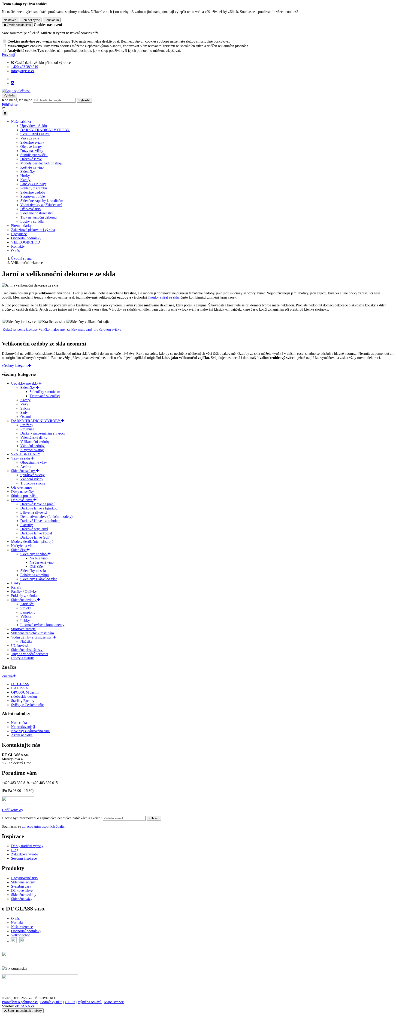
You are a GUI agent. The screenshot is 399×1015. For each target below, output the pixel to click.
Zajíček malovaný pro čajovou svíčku (93, 329)
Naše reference (22, 927)
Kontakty (18, 246)
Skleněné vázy (21, 899)
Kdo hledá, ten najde (17, 100)
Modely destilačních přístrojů (41, 163)
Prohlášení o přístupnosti (20, 1002)
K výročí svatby (32, 450)
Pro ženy (26, 425)
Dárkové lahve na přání (37, 504)
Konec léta (19, 723)
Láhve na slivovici (33, 512)
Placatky (26, 525)
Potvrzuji (8, 55)
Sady (24, 412)
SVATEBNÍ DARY (35, 134)
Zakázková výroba (24, 854)
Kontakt (17, 923)
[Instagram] (12, 83)
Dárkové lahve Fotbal (36, 533)
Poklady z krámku (33, 188)
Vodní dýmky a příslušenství (41, 205)
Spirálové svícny (32, 475)
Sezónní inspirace (24, 858)
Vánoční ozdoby (32, 446)
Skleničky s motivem (45, 392)
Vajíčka (25, 616)
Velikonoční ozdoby (35, 442)
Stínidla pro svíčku (34, 155)
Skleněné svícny (32, 142)
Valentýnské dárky (33, 437)
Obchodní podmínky (26, 238)
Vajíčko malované (52, 329)
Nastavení (10, 20)
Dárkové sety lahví (34, 529)
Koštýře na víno (32, 167)
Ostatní (25, 417)
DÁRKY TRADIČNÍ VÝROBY (45, 130)
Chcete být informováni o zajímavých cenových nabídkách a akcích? (52, 818)
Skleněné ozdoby (32, 192)
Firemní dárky (21, 226)
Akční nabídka (22, 735)
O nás (15, 251)
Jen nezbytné (31, 20)
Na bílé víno (39, 558)
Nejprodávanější (23, 727)
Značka (7, 676)
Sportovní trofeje (32, 196)
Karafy (25, 180)
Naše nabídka (21, 121)
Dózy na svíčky (31, 151)
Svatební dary (21, 886)
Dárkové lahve (31, 159)
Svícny (25, 408)
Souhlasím (52, 20)
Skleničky (27, 171)
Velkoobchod (20, 935)
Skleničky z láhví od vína (38, 579)
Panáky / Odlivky (33, 184)
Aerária (25, 467)
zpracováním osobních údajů (43, 826)
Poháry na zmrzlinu (34, 575)
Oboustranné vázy (33, 462)
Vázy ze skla (29, 138)
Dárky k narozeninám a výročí (42, 433)
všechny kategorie (15, 365)
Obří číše (36, 566)
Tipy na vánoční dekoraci (38, 217)
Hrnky (25, 176)
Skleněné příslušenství (36, 213)
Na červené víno (42, 562)
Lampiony (27, 612)
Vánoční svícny (31, 479)
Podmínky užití (51, 1002)
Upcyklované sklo (33, 126)
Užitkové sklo (30, 209)
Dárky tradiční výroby (27, 846)
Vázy (24, 404)
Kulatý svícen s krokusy (20, 329)
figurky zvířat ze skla (163, 297)
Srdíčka (25, 608)
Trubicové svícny (32, 483)
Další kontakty (12, 810)
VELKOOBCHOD (25, 242)
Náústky (26, 641)
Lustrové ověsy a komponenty (42, 625)
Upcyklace (19, 234)
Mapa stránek (114, 1002)
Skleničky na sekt (33, 571)
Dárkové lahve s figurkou (38, 508)
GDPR (70, 1002)
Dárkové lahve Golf (34, 537)
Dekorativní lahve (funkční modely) (46, 516)
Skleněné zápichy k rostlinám (41, 201)
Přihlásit (153, 818)
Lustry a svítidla (32, 221)
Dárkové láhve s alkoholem (40, 521)
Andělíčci (27, 604)
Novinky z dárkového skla (30, 731)
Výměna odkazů (90, 1002)
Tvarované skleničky (45, 396)
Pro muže (27, 429)
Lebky (25, 621)
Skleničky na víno (34, 554)
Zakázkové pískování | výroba (33, 230)
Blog (14, 850)
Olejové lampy (31, 146)
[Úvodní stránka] (16, 91)
